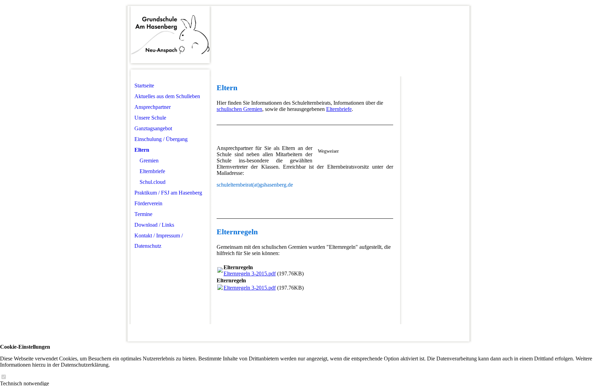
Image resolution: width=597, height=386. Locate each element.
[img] (170, 34)
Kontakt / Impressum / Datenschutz (158, 241)
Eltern (141, 150)
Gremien (149, 160)
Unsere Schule (150, 118)
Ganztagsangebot (153, 128)
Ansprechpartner (152, 107)
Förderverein (148, 203)
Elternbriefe (152, 171)
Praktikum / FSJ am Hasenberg (168, 193)
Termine (143, 214)
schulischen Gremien (239, 109)
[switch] (3, 377)
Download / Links (154, 225)
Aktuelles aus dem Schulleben (167, 96)
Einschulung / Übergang (161, 139)
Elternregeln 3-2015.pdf (250, 273)
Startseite (144, 85)
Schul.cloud (152, 182)
